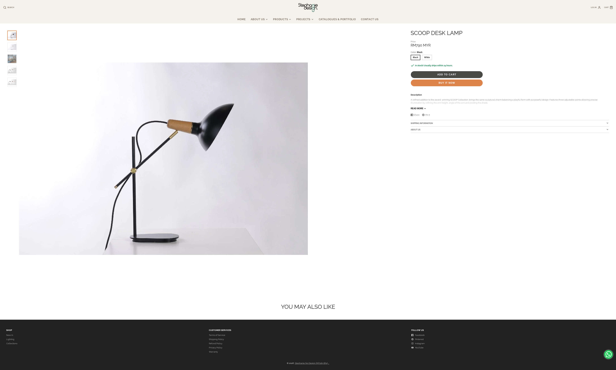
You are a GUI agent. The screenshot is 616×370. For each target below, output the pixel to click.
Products (280, 19)
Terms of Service (217, 335)
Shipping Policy (216, 339)
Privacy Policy (215, 347)
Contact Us (370, 19)
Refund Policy (215, 343)
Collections (11, 343)
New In (9, 335)
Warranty (213, 352)
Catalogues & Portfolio (337, 19)
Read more (417, 108)
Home (241, 19)
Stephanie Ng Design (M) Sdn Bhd (311, 363)
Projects (303, 19)
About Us (258, 19)
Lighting (10, 339)
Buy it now (447, 82)
